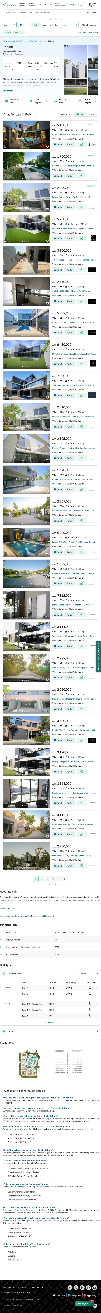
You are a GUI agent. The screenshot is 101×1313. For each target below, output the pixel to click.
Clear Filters (82, 32)
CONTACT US (37, 1288)
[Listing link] (50, 135)
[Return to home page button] (9, 5)
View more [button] (49, 1022)
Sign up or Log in (91, 4)
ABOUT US (9, 1288)
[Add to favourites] (47, 146)
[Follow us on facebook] (69, 1287)
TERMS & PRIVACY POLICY (17, 1292)
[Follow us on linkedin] (82, 1287)
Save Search (93, 32)
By (13, 54)
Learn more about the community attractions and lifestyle (25, 916)
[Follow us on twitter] (76, 1287)
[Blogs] (71, 4)
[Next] (65, 878)
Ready (44, 25)
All (35, 25)
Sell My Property (31, 4)
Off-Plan (54, 25)
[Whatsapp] (81, 144)
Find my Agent (22, 4)
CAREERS (22, 1288)
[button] (9, 24)
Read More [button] (5, 908)
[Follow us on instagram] (88, 1287)
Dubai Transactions (59, 4)
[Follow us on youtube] (94, 1287)
